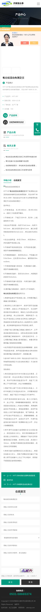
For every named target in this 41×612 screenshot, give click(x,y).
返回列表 (10, 480)
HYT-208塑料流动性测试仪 (22, 484)
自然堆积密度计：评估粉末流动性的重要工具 (22, 165)
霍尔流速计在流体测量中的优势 (17, 161)
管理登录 (21, 607)
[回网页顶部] (37, 125)
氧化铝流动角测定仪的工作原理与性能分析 (21, 157)
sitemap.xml (30, 607)
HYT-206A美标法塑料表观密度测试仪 (26, 475)
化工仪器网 (13, 607)
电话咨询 (37, 133)
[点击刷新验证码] (26, 571)
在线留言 (17, 180)
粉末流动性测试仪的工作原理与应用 (19, 170)
